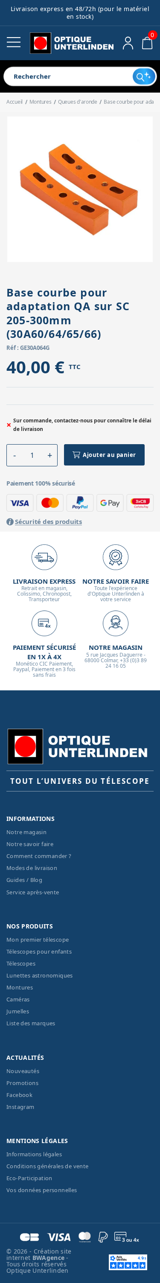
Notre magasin (26, 832)
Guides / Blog (24, 880)
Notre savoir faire (29, 844)
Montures (19, 987)
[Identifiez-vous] (128, 43)
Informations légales (34, 1154)
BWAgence (49, 1258)
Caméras (18, 999)
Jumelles (17, 1011)
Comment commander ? (39, 856)
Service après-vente (32, 892)
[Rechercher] (144, 76)
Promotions (22, 1083)
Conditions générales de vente (47, 1166)
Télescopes (20, 963)
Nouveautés (22, 1071)
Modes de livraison (31, 868)
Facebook (19, 1095)
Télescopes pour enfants (39, 951)
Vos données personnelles (41, 1190)
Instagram (20, 1107)
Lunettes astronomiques (39, 975)
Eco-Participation (29, 1178)
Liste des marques (30, 1023)
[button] (14, 455)
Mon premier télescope (37, 939)
